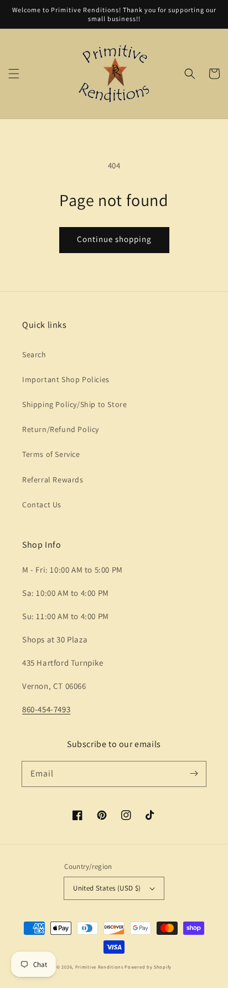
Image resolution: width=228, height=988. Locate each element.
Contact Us (41, 505)
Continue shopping (114, 239)
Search (34, 354)
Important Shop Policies (66, 379)
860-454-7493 (46, 709)
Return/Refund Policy (60, 429)
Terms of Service (51, 454)
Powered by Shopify (148, 967)
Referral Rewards (53, 480)
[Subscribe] (194, 773)
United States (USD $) (107, 888)
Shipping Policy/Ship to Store (74, 404)
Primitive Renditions (99, 967)
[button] (14, 73)
